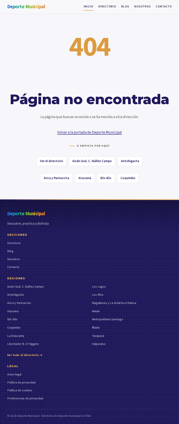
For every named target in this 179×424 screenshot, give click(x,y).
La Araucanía (15, 336)
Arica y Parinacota (56, 178)
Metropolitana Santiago (107, 319)
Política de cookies (19, 390)
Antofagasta (130, 161)
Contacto (164, 6)
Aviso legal (14, 374)
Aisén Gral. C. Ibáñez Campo (92, 161)
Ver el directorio (51, 161)
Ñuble (96, 327)
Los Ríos (97, 294)
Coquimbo (127, 178)
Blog (125, 6)
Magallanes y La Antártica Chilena (114, 303)
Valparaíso (99, 344)
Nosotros (142, 6)
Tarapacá (98, 336)
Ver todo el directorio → (25, 355)
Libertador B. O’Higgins (23, 344)
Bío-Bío (105, 178)
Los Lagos (99, 286)
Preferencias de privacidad (25, 398)
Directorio (107, 6)
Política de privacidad (21, 382)
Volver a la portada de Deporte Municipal (89, 132)
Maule (96, 311)
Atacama (84, 178)
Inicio (88, 6)
